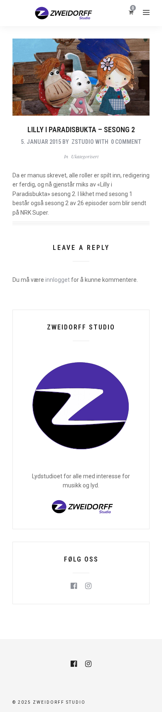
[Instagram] (88, 586)
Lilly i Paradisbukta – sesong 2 (81, 129)
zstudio (82, 141)
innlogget (57, 279)
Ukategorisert (84, 156)
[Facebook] (74, 586)
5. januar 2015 (41, 141)
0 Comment (126, 141)
